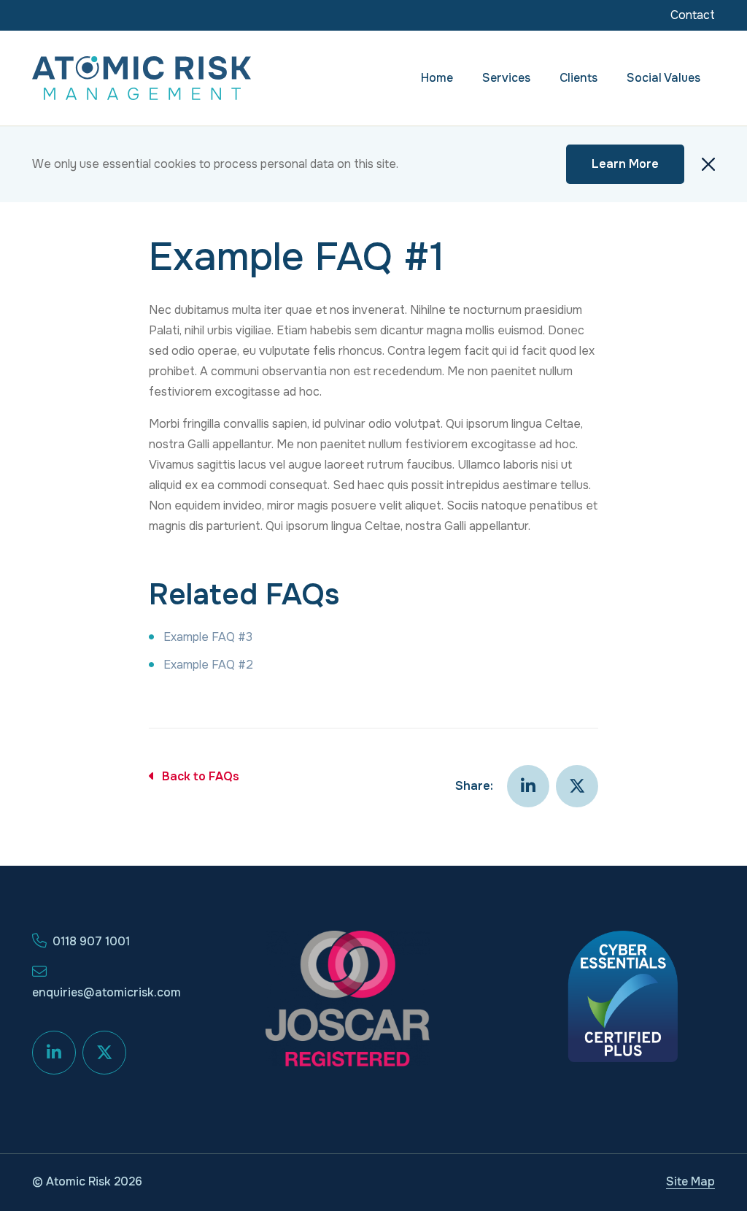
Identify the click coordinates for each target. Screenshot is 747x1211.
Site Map (690, 1181)
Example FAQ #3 (207, 637)
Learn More (625, 164)
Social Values (663, 77)
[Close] (708, 164)
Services (506, 77)
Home (437, 77)
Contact (692, 15)
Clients (578, 77)
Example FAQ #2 (208, 664)
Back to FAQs (200, 776)
